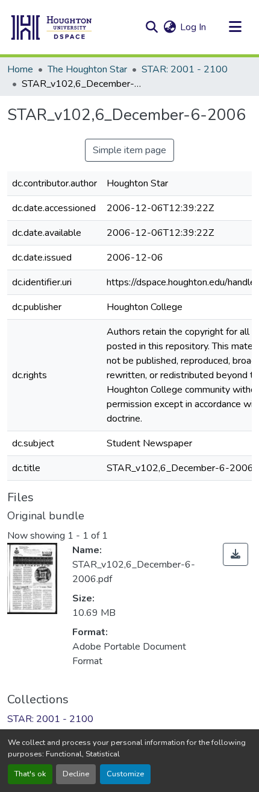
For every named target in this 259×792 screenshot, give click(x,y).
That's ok (30, 773)
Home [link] (20, 69)
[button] (51, 27)
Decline (76, 773)
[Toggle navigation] (235, 27)
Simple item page (129, 150)
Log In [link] (193, 27)
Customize (125, 773)
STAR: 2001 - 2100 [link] (185, 69)
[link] (235, 554)
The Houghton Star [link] (87, 69)
